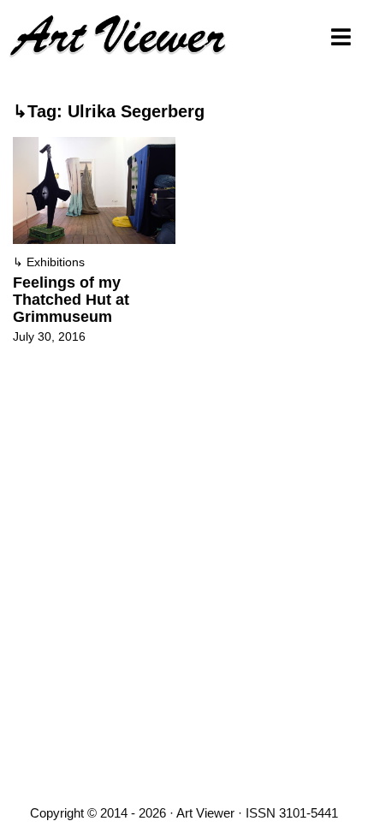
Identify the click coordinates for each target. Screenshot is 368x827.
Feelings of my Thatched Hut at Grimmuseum (71, 299)
